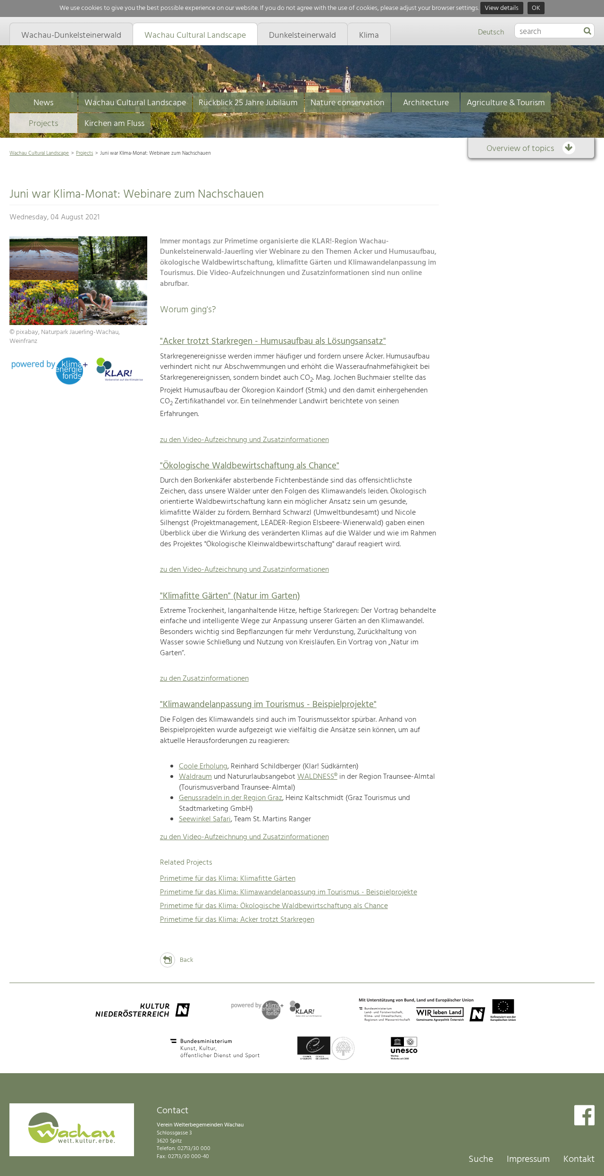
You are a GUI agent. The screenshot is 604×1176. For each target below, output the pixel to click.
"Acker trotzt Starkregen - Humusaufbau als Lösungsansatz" (273, 341)
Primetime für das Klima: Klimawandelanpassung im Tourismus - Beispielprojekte (288, 892)
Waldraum (195, 777)
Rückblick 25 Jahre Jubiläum (248, 103)
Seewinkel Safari (205, 819)
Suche (481, 1159)
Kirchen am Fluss (114, 124)
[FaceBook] (584, 1116)
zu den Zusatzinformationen (204, 679)
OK (536, 8)
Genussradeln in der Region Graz (230, 798)
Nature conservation (347, 103)
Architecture (426, 103)
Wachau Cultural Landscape (135, 103)
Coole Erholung (203, 766)
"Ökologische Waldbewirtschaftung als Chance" (249, 466)
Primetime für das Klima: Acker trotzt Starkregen (237, 920)
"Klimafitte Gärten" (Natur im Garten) (230, 596)
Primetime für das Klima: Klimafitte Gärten (227, 879)
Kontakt (579, 1159)
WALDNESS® (317, 777)
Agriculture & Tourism (506, 103)
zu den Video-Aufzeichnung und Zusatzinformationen (244, 440)
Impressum (528, 1159)
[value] (587, 31)
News (43, 103)
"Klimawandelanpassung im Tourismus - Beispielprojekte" (268, 705)
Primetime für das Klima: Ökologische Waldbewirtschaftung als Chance (274, 906)
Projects (43, 124)
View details (502, 8)
